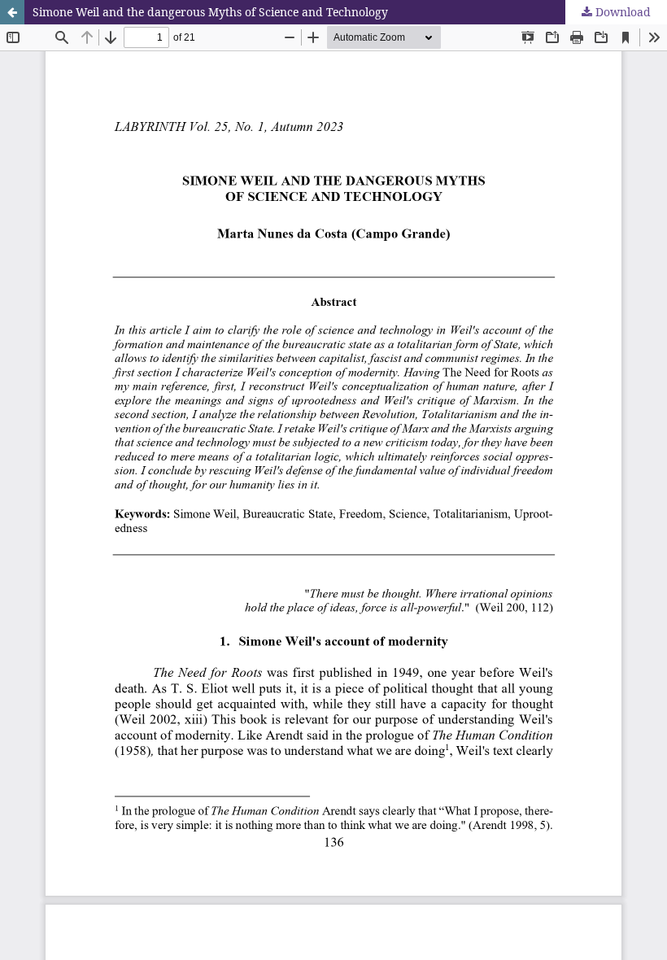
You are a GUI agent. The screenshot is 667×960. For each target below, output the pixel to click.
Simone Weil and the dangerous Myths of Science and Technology (210, 12)
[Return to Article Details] (12, 12)
